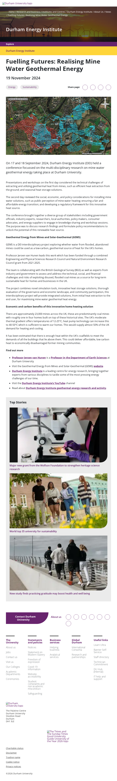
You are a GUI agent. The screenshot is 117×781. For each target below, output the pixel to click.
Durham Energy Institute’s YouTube (43, 383)
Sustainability (30, 87)
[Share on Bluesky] (85, 88)
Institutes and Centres (53, 11)
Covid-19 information (34, 668)
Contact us (11, 657)
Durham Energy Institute (79, 11)
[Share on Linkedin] (108, 87)
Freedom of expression (34, 661)
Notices (32, 647)
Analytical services (55, 656)
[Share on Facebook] (100, 87)
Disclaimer (11, 752)
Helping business (54, 648)
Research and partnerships (79, 656)
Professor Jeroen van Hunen (29, 357)
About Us (98, 11)
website (98, 366)
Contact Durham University (25, 618)
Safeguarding (35, 693)
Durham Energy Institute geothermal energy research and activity (66, 388)
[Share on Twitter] (93, 87)
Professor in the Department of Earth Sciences (79, 357)
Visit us (9, 662)
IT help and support (100, 678)
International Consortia (78, 648)
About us (56, 617)
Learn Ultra (100, 645)
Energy (11, 87)
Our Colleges (13, 666)
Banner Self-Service (100, 651)
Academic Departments (13, 673)
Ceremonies (12, 679)
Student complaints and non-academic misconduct (36, 685)
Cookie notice (13, 761)
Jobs (8, 652)
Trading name (13, 757)
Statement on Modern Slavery (36, 653)
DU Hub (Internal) (98, 670)
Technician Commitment (101, 663)
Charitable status (14, 748)
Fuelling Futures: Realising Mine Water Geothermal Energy (38, 15)
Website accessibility (34, 675)
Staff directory (101, 657)
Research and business (28, 11)
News (108, 11)
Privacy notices (13, 766)
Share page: (74, 87)
